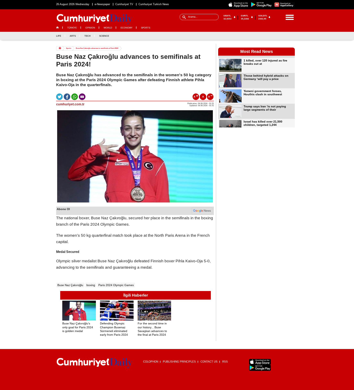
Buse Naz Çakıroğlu (70, 285)
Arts (73, 36)
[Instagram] (284, 36)
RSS (225, 361)
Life (58, 36)
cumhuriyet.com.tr (70, 104)
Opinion (90, 27)
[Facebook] (271, 36)
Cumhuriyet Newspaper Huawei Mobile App (284, 4)
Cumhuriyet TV (124, 4)
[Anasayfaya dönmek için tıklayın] (94, 19)
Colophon (150, 361)
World (108, 27)
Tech (87, 36)
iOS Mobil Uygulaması (260, 362)
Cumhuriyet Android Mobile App (261, 4)
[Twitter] (278, 36)
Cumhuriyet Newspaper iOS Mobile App (238, 4)
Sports (145, 27)
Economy (126, 27)
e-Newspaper (102, 4)
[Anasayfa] (94, 363)
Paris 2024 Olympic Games (116, 285)
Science (104, 36)
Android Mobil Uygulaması (260, 368)
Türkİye (72, 27)
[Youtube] (291, 36)
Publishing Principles (179, 361)
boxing (90, 285)
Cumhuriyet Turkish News (153, 4)
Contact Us (209, 361)
